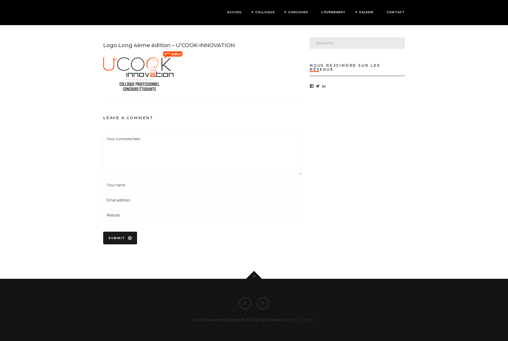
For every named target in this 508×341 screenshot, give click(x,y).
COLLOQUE (265, 12)
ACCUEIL (234, 12)
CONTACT (396, 12)
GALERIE (366, 12)
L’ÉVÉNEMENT (333, 12)
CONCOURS (298, 12)
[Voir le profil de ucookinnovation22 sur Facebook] (312, 86)
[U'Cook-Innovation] (123, 12)
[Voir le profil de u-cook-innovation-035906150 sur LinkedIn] (324, 86)
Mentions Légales (300, 320)
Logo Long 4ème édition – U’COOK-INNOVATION (169, 45)
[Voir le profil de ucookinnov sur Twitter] (318, 86)
